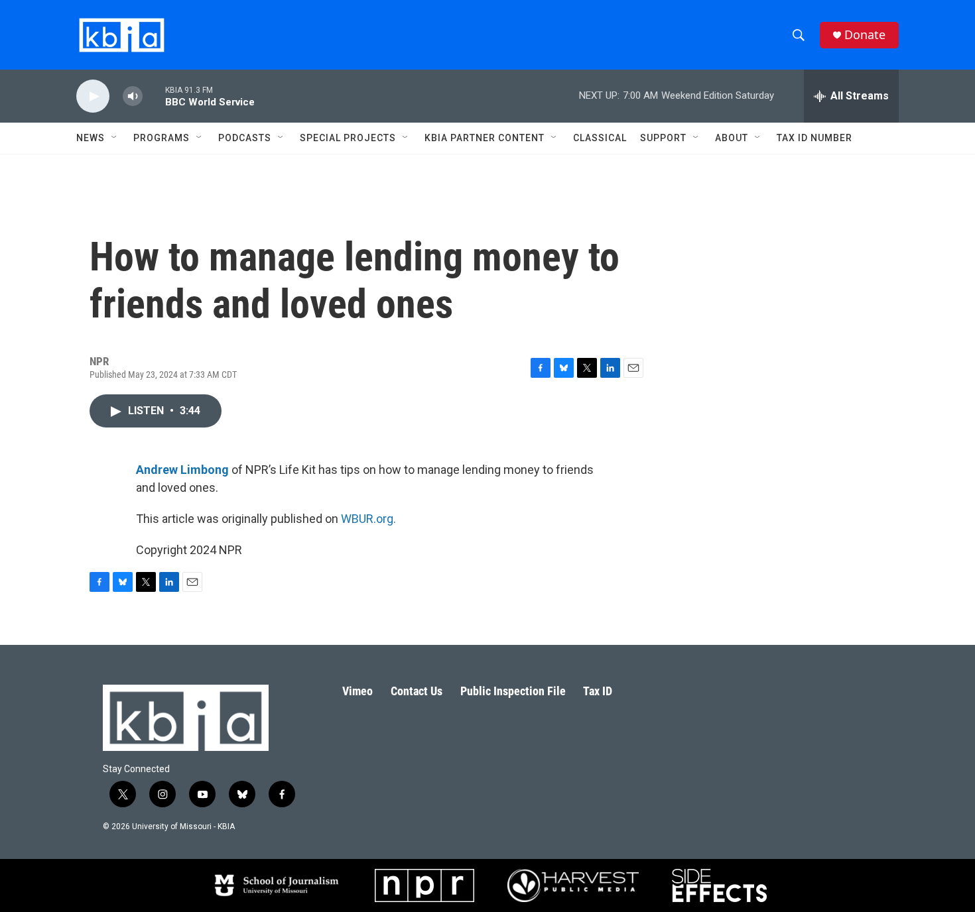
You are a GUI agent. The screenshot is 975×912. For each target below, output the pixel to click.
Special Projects (348, 138)
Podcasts (244, 138)
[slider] (154, 96)
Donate (864, 35)
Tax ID (597, 691)
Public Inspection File (513, 691)
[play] (92, 96)
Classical (600, 138)
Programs (161, 138)
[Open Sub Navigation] (114, 138)
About (731, 138)
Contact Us (416, 691)
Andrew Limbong (182, 470)
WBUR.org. (368, 519)
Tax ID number (814, 138)
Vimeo (357, 691)
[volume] (132, 96)
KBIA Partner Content (484, 138)
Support (663, 138)
